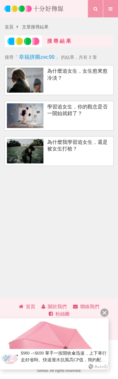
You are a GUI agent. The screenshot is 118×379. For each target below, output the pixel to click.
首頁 (9, 27)
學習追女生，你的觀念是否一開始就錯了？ (77, 110)
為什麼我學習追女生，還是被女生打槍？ (77, 145)
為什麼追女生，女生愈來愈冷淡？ (77, 74)
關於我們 (57, 306)
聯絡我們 (89, 306)
